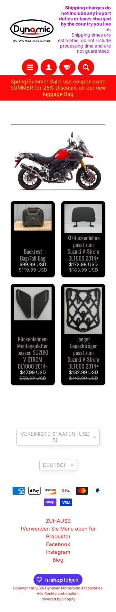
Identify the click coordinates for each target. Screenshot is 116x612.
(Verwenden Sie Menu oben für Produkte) (58, 532)
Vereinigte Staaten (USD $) (55, 437)
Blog (58, 559)
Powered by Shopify (58, 599)
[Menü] (30, 67)
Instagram (58, 552)
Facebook (58, 544)
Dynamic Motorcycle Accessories (73, 588)
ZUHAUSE (58, 521)
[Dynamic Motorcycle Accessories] (31, 30)
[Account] (49, 67)
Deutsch (55, 465)
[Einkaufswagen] (67, 67)
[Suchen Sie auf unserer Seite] (86, 67)
